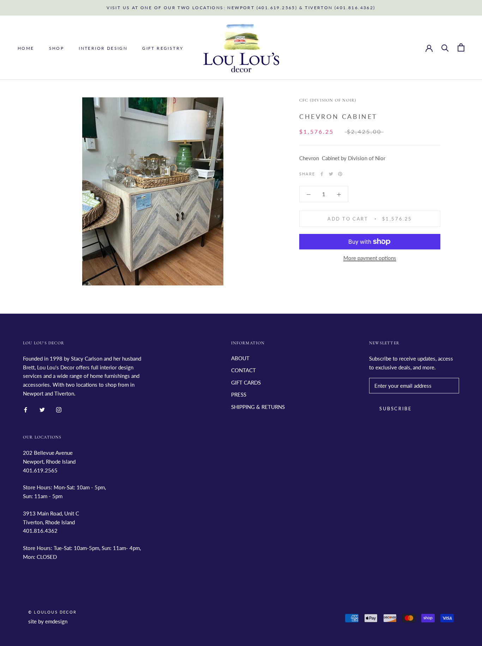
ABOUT (240, 358)
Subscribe (395, 408)
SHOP (56, 47)
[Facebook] (322, 174)
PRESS (238, 394)
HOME (26, 47)
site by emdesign (47, 621)
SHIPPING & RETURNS (258, 407)
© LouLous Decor (52, 612)
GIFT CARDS (246, 382)
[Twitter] (331, 174)
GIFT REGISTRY (162, 47)
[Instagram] (58, 409)
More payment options (369, 258)
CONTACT (243, 370)
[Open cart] (461, 47)
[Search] (445, 47)
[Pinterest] (340, 174)
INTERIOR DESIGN (103, 47)
